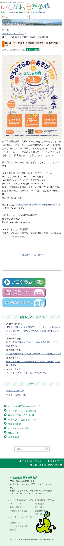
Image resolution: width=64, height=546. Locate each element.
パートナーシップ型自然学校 (22, 410)
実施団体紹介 (14, 423)
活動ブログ (13, 432)
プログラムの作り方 (18, 510)
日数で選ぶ (39, 514)
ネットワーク (15, 503)
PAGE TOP (53, 465)
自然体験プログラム (44, 500)
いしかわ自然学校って (21, 500)
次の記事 (38, 254)
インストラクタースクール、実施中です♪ (26, 372)
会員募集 (12, 436)
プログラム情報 (33, 49)
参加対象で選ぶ (41, 510)
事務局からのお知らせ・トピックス (25, 419)
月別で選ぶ (39, 503)
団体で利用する (16, 507)
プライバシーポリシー (33, 460)
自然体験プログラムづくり (21, 415)
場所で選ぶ (39, 507)
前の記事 (26, 254)
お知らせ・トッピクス (13, 33)
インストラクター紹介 (19, 428)
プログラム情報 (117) (16, 394)
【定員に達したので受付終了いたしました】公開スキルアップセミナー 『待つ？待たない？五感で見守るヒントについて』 (33, 330)
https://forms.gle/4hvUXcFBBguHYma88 (37, 204)
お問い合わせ (39, 465)
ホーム (5, 29)
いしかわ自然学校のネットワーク (24, 406)
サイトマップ (56, 460)
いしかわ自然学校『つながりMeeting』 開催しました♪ (33, 353)
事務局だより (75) (15, 390)
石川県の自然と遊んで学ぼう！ (13, 2)
